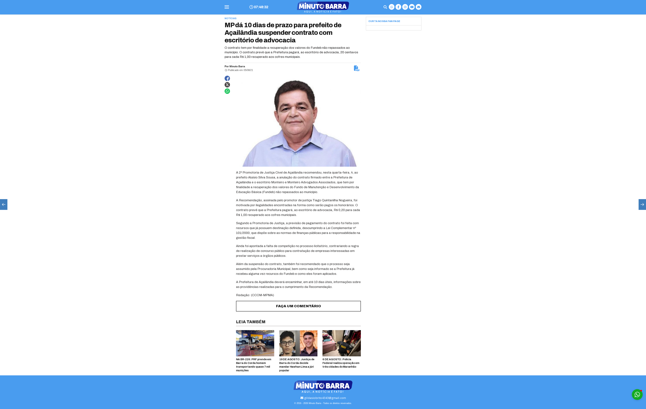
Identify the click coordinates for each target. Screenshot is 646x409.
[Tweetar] (227, 84)
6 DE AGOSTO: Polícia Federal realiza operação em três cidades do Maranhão (340, 363)
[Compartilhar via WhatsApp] (227, 91)
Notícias (231, 18)
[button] (637, 394)
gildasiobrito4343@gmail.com (325, 398)
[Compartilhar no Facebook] (227, 78)
